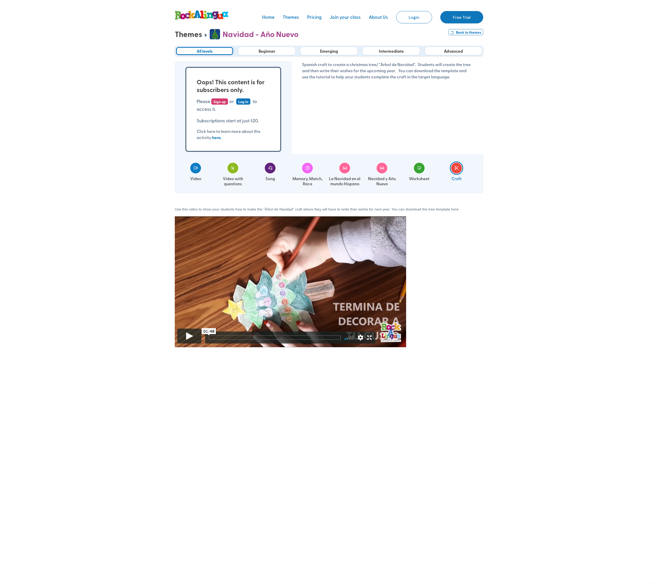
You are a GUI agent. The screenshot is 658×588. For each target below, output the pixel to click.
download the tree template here (432, 209)
